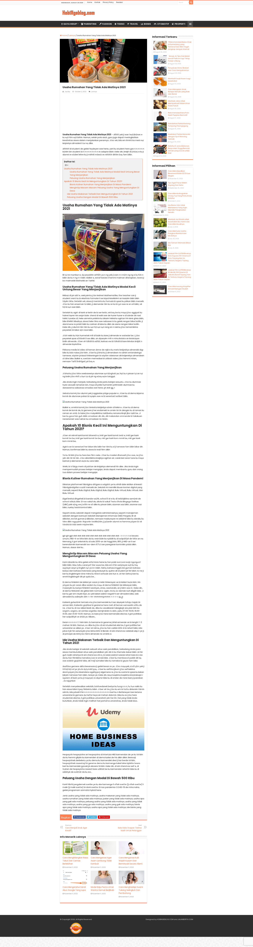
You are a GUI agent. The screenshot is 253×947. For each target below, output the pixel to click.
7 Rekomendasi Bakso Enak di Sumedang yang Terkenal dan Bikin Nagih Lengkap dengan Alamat (179, 45)
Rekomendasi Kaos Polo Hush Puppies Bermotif (178, 113)
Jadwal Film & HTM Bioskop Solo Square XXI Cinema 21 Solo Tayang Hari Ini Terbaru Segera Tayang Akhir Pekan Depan (172, 258)
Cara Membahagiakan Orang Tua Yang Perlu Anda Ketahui (180, 195)
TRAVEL (134, 23)
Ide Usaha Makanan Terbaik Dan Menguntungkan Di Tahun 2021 (100, 194)
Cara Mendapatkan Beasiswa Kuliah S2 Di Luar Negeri (179, 173)
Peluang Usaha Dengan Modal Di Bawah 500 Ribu (92, 197)
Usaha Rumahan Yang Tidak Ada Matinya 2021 (88, 168)
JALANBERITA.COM (185, 919)
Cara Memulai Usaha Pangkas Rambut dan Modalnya (177, 233)
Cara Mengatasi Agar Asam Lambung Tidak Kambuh (101, 860)
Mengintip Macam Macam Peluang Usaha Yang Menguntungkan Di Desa (104, 189)
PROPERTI (180, 23)
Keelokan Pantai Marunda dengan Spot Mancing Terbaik (179, 136)
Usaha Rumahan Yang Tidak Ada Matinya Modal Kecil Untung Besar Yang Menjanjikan (105, 173)
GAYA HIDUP (70, 23)
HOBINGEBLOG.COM (165, 919)
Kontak (97, 2)
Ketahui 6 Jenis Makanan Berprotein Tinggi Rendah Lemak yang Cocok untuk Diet (179, 149)
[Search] (191, 2)
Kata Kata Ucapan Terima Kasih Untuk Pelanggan (130, 828)
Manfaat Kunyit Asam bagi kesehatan (179, 79)
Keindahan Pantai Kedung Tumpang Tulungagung (179, 124)
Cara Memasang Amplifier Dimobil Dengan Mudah (179, 287)
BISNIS (147, 23)
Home (89, 2)
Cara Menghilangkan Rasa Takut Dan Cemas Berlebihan (75, 860)
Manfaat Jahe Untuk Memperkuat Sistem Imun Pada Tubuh (179, 103)
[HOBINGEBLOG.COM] (78, 13)
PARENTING (90, 23)
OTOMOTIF (163, 23)
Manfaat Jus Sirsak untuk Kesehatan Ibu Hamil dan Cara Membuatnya (178, 221)
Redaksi (119, 2)
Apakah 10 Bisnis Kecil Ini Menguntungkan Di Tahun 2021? (93, 181)
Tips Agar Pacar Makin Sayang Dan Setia (177, 183)
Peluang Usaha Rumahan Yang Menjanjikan (92, 178)
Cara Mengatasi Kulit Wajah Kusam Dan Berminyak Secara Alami (130, 860)
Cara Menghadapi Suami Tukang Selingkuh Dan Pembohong (131, 890)
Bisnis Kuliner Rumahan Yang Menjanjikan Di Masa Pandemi (100, 184)
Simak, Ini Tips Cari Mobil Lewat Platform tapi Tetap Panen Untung (179, 58)
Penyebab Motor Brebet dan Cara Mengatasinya (178, 69)
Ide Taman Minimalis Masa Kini (179, 243)
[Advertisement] (103, 113)
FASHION (107, 23)
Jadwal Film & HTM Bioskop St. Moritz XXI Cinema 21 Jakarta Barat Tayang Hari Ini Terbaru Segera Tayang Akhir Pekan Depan (172, 275)
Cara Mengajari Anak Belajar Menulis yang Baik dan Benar (179, 91)
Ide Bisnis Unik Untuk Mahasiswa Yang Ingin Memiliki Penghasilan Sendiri (177, 209)
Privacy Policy (108, 2)
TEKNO (120, 23)
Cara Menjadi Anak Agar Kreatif (76, 828)
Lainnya (72, 35)
